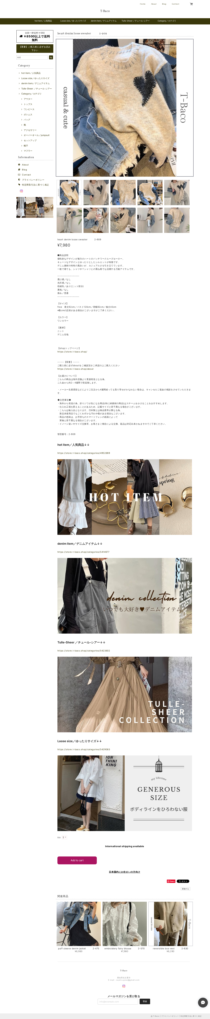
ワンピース (29, 109)
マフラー (28, 150)
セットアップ (30, 140)
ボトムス (28, 114)
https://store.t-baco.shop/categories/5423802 (83, 650)
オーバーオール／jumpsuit (37, 135)
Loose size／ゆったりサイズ (73, 21)
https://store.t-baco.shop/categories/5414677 (83, 552)
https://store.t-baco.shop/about (75, 369)
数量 (59, 837)
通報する (185, 889)
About (154, 4)
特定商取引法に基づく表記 (35, 184)
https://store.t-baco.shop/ (72, 351)
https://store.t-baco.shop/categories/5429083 (83, 749)
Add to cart (77, 860)
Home (143, 4)
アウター (28, 99)
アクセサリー (30, 130)
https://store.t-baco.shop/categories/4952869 (83, 453)
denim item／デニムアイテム (104, 21)
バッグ (27, 119)
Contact (175, 4)
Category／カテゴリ (167, 21)
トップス (28, 104)
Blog (164, 4)
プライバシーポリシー (33, 179)
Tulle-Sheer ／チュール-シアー (136, 21)
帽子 (26, 145)
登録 (145, 1001)
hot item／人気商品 (43, 21)
